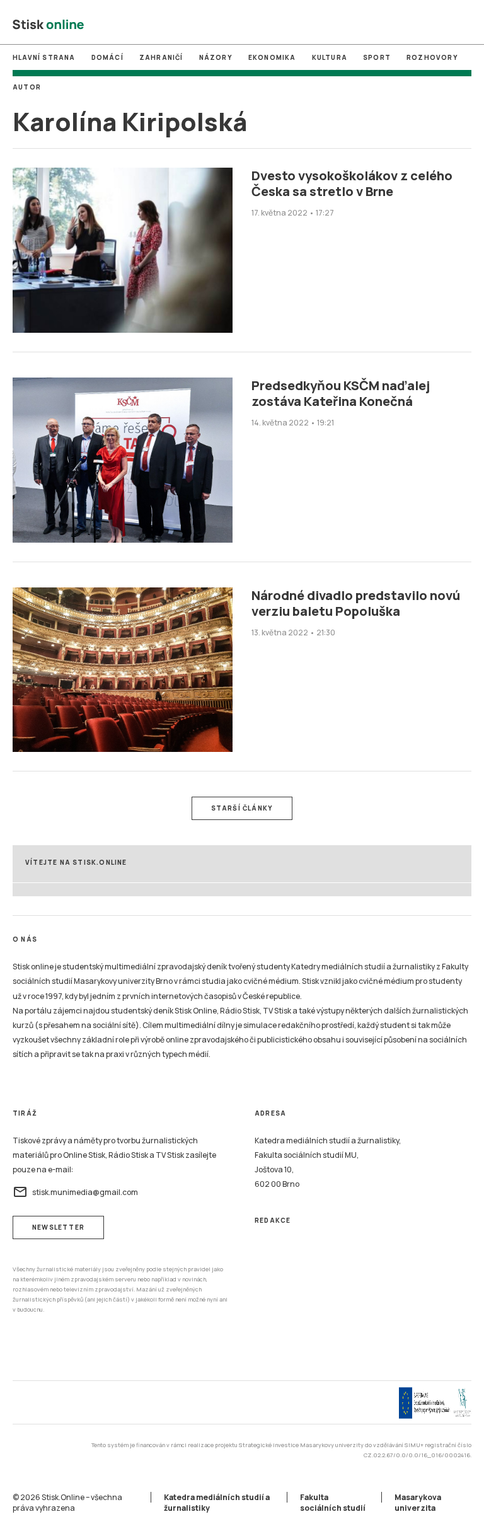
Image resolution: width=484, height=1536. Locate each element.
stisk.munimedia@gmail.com (75, 1191)
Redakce (273, 1220)
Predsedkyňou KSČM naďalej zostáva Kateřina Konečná (340, 393)
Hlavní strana (44, 57)
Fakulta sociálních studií (333, 1502)
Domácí (107, 57)
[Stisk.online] (48, 25)
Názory (216, 57)
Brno (241, 25)
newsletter (58, 1227)
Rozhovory (432, 57)
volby (294, 25)
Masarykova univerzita (418, 1502)
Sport (377, 57)
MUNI (189, 25)
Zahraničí (161, 57)
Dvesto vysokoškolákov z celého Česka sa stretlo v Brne (351, 183)
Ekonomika (272, 57)
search (464, 25)
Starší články (242, 808)
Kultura (329, 57)
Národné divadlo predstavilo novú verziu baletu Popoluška (355, 603)
